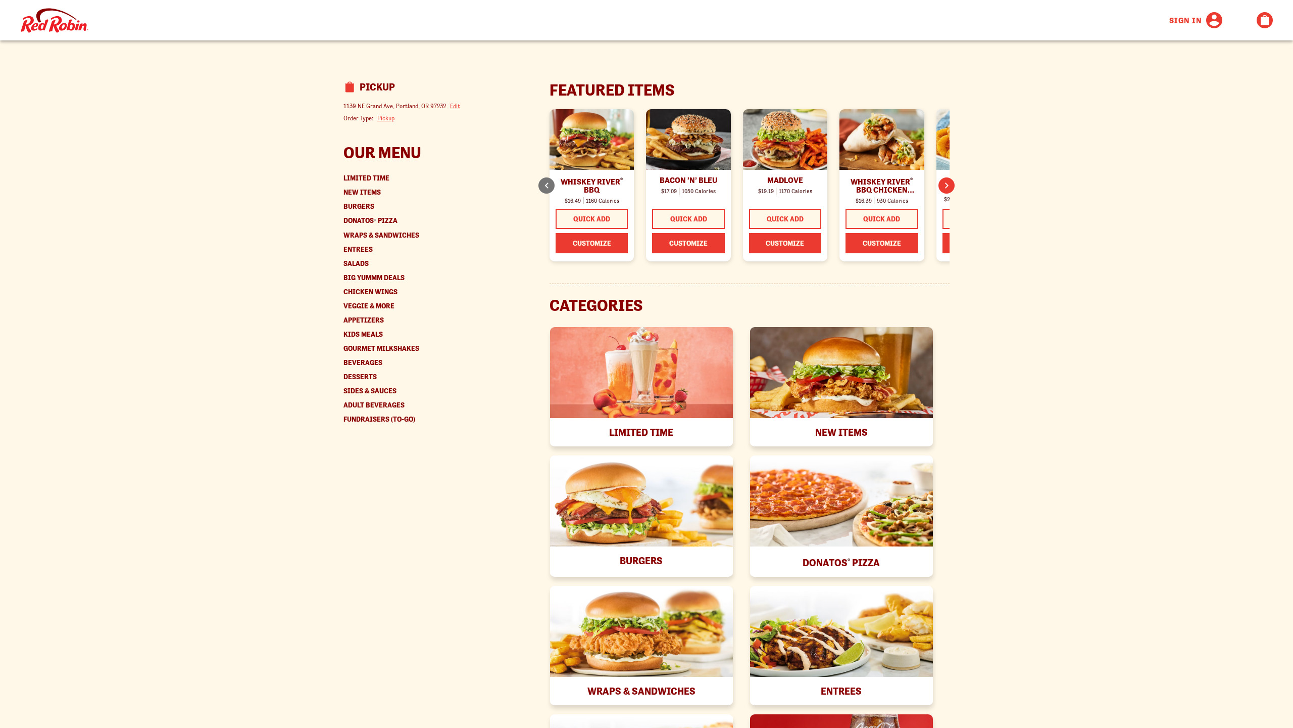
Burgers (358, 206)
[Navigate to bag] (1265, 20)
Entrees (358, 249)
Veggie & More (368, 306)
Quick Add (591, 218)
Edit (455, 106)
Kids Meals (363, 334)
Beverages (362, 362)
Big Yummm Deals (374, 278)
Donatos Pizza (370, 220)
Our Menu (382, 153)
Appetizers (363, 320)
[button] (946, 185)
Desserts (360, 377)
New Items (362, 192)
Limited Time (366, 178)
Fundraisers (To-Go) (379, 419)
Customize (592, 243)
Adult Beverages (374, 405)
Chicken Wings (370, 292)
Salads (356, 263)
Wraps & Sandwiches (381, 235)
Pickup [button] (385, 118)
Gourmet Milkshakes (381, 348)
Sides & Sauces (369, 391)
